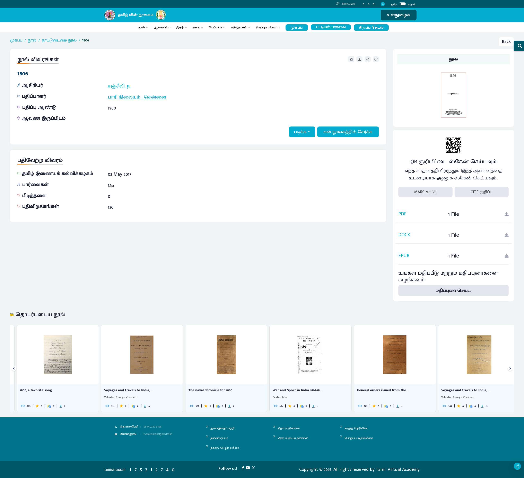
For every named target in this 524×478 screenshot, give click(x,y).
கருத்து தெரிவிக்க (355, 428)
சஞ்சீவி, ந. (119, 86)
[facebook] (244, 467)
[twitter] (254, 467)
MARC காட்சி (425, 191)
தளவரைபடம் (219, 438)
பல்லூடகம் (238, 27)
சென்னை (155, 97)
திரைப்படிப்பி (348, 4)
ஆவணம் (161, 27)
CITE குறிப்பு (481, 191)
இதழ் (180, 27)
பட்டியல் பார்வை (331, 27)
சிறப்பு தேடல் (371, 27)
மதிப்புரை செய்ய (453, 290)
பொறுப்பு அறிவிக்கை (358, 438)
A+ (374, 4)
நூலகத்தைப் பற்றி (222, 428)
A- (364, 4)
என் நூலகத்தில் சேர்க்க (348, 132)
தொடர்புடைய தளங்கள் (293, 438)
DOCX (404, 235)
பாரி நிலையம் (124, 97)
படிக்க (300, 132)
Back (506, 41)
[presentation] (13, 368)
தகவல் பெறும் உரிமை (224, 448)
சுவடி (196, 27)
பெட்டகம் (215, 27)
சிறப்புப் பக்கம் (266, 27)
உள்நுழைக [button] (398, 15)
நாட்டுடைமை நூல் (59, 40)
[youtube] (249, 467)
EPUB (403, 256)
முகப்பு (297, 27)
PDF (402, 214)
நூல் (141, 27)
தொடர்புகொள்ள (289, 428)
